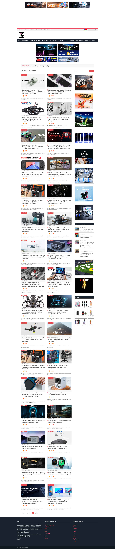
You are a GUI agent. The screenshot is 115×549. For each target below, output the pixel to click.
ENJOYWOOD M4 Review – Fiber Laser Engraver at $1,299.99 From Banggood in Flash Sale (33, 229)
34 (37, 513)
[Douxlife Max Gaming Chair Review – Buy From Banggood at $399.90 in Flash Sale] (33, 463)
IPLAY (46, 536)
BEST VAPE (62, 40)
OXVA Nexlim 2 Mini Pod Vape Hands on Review (86, 230)
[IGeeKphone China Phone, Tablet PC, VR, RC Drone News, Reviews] (22, 35)
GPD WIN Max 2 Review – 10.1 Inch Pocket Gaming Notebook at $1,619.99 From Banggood (59, 284)
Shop (93, 40)
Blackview (75, 528)
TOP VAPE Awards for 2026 (47, 40)
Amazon (33, 40)
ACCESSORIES (24, 75)
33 (35, 513)
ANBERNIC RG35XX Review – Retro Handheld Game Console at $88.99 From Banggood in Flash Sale (59, 174)
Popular (77, 224)
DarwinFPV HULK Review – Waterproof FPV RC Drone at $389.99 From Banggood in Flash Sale (32, 146)
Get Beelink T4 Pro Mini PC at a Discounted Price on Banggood (57, 447)
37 (42, 513)
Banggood (50, 75)
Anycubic (75, 535)
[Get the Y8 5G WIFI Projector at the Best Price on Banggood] (33, 437)
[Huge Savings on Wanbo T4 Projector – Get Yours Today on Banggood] (59, 383)
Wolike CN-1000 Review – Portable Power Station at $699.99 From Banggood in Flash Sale (32, 201)
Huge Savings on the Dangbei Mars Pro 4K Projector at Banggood (59, 421)
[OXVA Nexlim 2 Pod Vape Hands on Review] (77, 235)
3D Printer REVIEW (84, 224)
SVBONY (74, 525)
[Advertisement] (57, 18)
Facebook (19, 538)
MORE (85, 40)
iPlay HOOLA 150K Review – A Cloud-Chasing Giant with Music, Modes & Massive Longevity (86, 254)
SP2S (46, 535)
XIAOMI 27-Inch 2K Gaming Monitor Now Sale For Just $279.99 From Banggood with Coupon (59, 501)
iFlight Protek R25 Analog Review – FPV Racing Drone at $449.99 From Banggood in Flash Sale (59, 229)
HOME (19, 40)
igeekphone (25, 547)
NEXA (46, 531)
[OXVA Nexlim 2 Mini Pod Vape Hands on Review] (77, 229)
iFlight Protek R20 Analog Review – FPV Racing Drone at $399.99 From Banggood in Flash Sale (32, 312)
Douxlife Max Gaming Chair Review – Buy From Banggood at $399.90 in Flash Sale (33, 474)
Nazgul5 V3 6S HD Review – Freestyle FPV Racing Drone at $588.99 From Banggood (33, 339)
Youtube (18, 539)
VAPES (56, 40)
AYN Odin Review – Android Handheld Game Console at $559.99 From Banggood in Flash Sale (59, 91)
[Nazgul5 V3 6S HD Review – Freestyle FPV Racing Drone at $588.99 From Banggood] (33, 328)
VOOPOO (47, 528)
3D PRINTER (24, 212)
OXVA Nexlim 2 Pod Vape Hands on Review (86, 236)
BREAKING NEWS (25, 40)
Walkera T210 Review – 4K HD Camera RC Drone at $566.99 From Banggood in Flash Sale (33, 257)
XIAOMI (91, 224)
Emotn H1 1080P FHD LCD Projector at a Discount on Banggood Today (33, 421)
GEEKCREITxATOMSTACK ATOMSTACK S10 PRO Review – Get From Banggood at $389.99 (32, 501)
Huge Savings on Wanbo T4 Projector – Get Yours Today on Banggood (60, 393)
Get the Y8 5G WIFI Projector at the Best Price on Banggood (32, 447)
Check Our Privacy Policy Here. (23, 532)
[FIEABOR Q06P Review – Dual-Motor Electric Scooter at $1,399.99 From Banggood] (59, 108)
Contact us (19, 531)
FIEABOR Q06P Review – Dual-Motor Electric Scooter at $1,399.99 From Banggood (59, 119)
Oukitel (74, 538)
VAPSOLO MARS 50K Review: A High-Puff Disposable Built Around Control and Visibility (38, 29)
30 (27, 513)
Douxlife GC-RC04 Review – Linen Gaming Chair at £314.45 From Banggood (58, 367)
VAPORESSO (47, 526)
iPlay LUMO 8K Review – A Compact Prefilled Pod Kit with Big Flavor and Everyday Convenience (87, 244)
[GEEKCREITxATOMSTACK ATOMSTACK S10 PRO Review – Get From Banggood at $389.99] (33, 490)
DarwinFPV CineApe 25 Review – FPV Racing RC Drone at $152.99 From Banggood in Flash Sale (59, 201)
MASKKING (47, 533)
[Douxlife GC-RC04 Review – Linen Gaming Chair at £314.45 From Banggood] (59, 356)
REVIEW (80, 40)
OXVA (46, 530)
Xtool (74, 536)
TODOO (46, 538)
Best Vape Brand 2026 (71, 40)
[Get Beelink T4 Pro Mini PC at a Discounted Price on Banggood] (59, 437)
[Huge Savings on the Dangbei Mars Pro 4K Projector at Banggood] (59, 411)
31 (30, 513)
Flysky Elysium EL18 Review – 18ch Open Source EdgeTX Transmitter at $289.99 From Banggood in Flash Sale (59, 146)
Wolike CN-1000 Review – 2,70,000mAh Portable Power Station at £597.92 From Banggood (33, 367)
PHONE (37, 40)
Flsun (74, 533)
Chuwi (74, 526)
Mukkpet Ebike (76, 539)
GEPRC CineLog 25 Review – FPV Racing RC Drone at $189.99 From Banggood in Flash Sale (31, 119)
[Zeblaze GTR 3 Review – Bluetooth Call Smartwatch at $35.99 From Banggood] (59, 463)
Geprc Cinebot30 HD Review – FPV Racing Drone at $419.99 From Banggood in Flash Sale (58, 312)
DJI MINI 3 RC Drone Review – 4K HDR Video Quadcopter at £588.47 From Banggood (59, 339)
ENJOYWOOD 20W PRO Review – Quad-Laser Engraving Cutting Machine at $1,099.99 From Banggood (33, 284)
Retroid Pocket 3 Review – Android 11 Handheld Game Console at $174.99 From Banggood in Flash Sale (33, 174)
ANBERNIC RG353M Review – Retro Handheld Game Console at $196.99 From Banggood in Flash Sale (32, 394)
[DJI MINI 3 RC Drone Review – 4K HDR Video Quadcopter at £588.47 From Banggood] (59, 328)
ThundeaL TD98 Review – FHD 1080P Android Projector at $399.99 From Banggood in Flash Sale (59, 257)
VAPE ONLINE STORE (49, 525)
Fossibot (74, 530)
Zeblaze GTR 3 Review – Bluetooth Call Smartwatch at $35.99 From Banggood (59, 473)
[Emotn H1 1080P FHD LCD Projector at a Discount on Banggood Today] (33, 411)
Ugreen (74, 541)
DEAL (90, 40)
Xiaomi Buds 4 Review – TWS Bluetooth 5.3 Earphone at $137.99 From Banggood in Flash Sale (33, 91)
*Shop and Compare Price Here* (23, 536)
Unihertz (74, 531)
